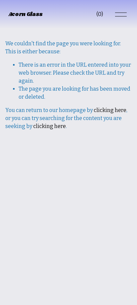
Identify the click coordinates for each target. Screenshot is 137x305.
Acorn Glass (25, 14)
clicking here (110, 110)
